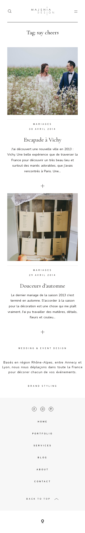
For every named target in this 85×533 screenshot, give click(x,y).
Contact (42, 481)
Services (43, 446)
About (42, 469)
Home (43, 422)
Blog (42, 457)
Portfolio (42, 434)
